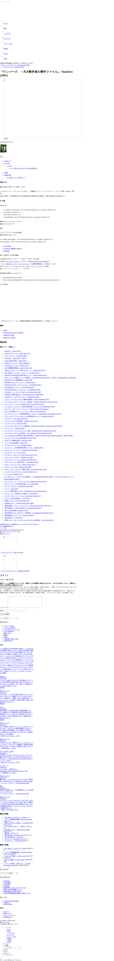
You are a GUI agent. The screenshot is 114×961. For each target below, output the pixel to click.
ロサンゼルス (34, 524)
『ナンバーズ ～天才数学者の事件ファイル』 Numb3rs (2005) (23, 447)
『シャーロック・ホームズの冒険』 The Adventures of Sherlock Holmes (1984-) (28, 433)
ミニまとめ (10, 933)
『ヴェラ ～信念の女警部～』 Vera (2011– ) (17, 498)
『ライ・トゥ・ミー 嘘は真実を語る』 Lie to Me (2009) (21, 484)
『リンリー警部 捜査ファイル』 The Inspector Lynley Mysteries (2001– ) (25, 491)
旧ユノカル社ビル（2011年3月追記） (24, 168)
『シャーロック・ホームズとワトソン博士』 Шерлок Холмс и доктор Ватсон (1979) (30, 431)
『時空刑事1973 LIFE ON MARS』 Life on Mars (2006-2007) (22, 508)
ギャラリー (10, 935)
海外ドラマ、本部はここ (16, 177)
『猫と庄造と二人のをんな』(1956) (15, 817)
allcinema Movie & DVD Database (13, 332)
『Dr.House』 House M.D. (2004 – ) (15, 358)
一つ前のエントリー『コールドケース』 (17, 264)
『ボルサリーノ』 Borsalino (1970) (14, 840)
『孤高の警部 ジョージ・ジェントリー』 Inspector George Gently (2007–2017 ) (28, 505)
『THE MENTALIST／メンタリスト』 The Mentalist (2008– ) (22, 389)
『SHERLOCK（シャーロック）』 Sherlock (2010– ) (20, 382)
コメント (3, 607)
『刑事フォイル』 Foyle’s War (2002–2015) (17, 501)
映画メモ (7, 633)
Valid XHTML (8, 904)
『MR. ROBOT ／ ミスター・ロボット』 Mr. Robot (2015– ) (22, 373)
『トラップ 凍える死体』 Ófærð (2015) (16, 443)
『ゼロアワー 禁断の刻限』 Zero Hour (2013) (17, 440)
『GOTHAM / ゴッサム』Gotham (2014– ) (16, 365)
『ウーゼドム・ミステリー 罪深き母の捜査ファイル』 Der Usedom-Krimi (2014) (29, 406)
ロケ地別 (9, 631)
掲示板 (9, 938)
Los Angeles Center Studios (40, 261)
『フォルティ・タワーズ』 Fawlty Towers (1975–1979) (20, 455)
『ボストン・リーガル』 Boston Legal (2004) (17, 467)
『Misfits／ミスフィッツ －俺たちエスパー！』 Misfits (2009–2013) (24, 370)
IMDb (5, 330)
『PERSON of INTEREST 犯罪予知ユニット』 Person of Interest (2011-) (25, 375)
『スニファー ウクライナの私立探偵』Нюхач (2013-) (20, 438)
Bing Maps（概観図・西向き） (13, 248)
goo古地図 (7, 884)
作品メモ (7, 161)
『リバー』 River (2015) (11, 489)
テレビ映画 (3, 526)
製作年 (9, 640)
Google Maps (7, 246)
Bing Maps (7, 881)
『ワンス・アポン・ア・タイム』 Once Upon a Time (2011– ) (22, 496)
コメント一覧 (11, 937)
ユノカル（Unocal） (13, 261)
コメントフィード (9, 915)
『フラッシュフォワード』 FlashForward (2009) (14, 65)
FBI (9, 166)
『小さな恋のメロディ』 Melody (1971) (17, 826)
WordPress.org (8, 917)
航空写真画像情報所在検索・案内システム (17, 893)
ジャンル (9, 626)
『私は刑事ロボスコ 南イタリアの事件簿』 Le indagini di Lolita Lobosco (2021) (28, 513)
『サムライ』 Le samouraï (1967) (14, 839)
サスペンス (19, 524)
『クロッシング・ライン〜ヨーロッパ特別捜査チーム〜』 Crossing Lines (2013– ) (29, 416)
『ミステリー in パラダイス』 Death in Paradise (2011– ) (21, 472)
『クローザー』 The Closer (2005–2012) (16, 418)
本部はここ (10, 526)
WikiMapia (7, 251)
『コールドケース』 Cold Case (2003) (12, 67)
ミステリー (26, 524)
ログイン (6, 911)
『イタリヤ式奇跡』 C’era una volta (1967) (16, 856)
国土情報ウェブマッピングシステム (15, 887)
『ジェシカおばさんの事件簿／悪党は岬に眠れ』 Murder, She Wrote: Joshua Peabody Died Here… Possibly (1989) (38, 435)
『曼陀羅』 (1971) (9, 833)
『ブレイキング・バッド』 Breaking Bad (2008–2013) (20, 459)
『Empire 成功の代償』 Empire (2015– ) (16, 361)
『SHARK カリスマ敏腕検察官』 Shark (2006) (18, 380)
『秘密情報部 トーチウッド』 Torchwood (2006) (18, 515)
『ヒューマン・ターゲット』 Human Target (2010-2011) (21, 450)
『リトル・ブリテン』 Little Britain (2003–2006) (18, 486)
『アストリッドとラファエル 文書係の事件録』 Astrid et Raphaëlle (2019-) (27, 399)
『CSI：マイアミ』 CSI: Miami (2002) (15, 356)
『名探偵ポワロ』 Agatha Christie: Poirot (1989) (18, 503)
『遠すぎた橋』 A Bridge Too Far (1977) (16, 835)
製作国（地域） (11, 639)
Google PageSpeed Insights (11, 901)
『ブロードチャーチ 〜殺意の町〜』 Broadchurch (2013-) (21, 462)
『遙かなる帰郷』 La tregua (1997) (14, 859)
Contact (9, 940)
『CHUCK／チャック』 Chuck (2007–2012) (17, 353)
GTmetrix (6, 902)
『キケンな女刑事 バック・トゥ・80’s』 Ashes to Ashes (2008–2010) (25, 411)
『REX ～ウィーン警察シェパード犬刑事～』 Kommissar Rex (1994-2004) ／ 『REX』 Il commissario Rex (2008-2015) (40, 377)
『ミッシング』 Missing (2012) (13, 474)
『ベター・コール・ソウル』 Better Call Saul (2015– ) (20, 464)
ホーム (9, 929)
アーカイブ (3, 873)
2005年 (2, 524)
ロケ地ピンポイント (12, 629)
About (9, 942)
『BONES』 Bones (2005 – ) (13, 351)
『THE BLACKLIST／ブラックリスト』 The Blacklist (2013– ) (23, 385)
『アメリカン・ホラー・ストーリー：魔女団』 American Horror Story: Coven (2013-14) (30, 402)
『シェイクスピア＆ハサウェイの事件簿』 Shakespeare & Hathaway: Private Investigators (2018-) (33, 426)
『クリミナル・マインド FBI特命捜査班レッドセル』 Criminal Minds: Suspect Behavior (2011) (32, 414)
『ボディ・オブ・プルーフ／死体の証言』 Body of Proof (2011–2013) (25, 469)
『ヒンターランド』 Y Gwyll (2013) (15, 452)
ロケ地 (6, 163)
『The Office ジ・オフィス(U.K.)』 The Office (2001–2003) (22, 392)
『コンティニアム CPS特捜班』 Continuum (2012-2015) (21, 421)
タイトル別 (10, 627)
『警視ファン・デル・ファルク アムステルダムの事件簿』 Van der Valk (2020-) (28, 520)
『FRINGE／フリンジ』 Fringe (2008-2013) (17, 363)
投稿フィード (8, 913)
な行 (5, 524)
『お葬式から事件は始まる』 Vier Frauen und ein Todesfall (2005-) (24, 394)
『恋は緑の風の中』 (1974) (12, 837)
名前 (1, 610)
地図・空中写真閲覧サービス (13, 889)
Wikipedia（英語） (9, 335)
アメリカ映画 (11, 524)
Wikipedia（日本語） (10, 337)
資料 (6, 172)
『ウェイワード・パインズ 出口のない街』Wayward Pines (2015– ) (24, 404)
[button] (22, 530)
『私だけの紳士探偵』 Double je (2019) (16, 510)
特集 (6, 637)
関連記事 (7, 175)
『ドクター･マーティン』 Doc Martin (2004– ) (18, 445)
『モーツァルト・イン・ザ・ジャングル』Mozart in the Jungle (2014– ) (25, 481)
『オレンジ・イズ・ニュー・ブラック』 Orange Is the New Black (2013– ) (26, 409)
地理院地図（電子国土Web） (13, 891)
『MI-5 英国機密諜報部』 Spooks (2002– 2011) (18, 368)
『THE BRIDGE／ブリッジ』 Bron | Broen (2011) (19, 387)
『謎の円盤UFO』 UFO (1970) (13, 517)
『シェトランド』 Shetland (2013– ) (14, 428)
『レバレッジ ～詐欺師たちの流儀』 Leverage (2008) (20, 493)
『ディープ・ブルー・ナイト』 (27, 266)
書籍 (6, 635)
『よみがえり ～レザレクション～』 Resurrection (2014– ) (22, 397)
